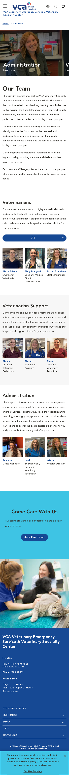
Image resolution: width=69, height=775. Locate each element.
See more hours (10, 691)
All (33, 238)
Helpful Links (10, 735)
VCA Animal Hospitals (14, 709)
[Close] (65, 755)
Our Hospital (10, 715)
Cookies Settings (32, 771)
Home (6, 24)
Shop (6, 729)
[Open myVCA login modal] (49, 6)
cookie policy (30, 762)
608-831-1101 (17, 672)
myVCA (6, 722)
